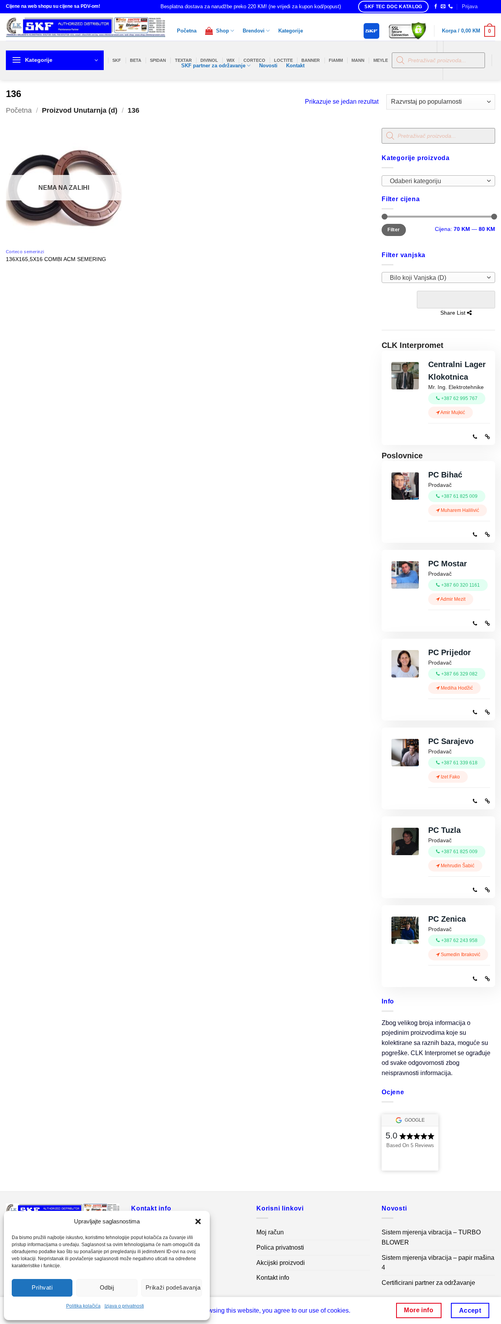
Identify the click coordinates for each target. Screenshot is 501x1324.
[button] (198, 1221)
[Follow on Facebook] (435, 6)
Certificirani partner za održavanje (428, 1282)
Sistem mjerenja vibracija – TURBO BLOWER (431, 1237)
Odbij (107, 1287)
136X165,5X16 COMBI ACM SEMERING (56, 259)
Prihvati (42, 1287)
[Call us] (450, 6)
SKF (116, 60)
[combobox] (438, 180)
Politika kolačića (83, 1306)
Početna (186, 31)
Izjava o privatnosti (124, 1306)
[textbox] (437, 181)
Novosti (268, 65)
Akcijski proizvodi (280, 1262)
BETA (135, 60)
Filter (393, 229)
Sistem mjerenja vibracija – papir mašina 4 (438, 1262)
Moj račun (270, 1232)
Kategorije (290, 31)
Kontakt (295, 65)
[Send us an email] (443, 6)
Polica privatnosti (280, 1247)
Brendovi (254, 31)
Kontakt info (272, 1277)
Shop (221, 31)
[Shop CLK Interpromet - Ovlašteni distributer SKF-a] (85, 27)
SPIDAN (158, 60)
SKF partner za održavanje (213, 65)
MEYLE (380, 60)
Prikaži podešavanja (173, 1287)
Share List (456, 299)
